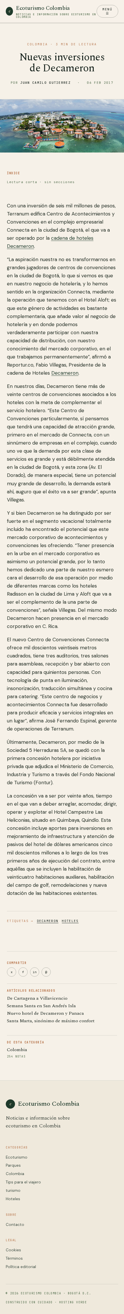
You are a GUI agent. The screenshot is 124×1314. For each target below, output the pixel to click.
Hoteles (70, 921)
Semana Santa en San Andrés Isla (41, 1006)
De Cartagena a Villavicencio (37, 998)
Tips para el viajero (23, 1182)
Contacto (15, 1224)
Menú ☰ (107, 11)
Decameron (64, 373)
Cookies (13, 1250)
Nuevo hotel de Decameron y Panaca (45, 1013)
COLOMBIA (37, 44)
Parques (13, 1165)
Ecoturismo (16, 1157)
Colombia (17, 1050)
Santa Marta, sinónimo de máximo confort (51, 1021)
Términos (14, 1258)
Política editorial (21, 1266)
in (35, 972)
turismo (13, 1190)
